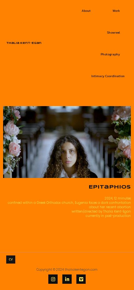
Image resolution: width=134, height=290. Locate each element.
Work (116, 10)
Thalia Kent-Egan (23, 43)
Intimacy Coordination (108, 76)
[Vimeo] (81, 279)
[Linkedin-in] (67, 279)
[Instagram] (53, 279)
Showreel (113, 32)
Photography (110, 54)
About (86, 10)
